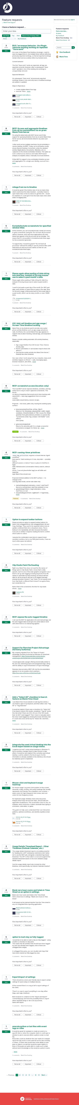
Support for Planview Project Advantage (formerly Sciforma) (30, 649)
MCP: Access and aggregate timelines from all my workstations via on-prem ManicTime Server (29, 130)
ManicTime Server (61, 40)
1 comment (15, 205)
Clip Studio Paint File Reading (25, 565)
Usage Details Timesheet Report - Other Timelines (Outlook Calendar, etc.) (30, 847)
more (28, 91)
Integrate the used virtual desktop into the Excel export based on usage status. (31, 746)
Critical (40, 117)
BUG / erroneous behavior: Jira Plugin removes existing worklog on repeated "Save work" (30, 47)
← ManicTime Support (8, 22)
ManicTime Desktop (26, 108)
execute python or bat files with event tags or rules (29, 1027)
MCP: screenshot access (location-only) (30, 386)
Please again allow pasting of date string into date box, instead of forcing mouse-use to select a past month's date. (30, 275)
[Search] (73, 47)
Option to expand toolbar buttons (27, 519)
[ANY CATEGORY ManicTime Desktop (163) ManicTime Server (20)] (31, 35)
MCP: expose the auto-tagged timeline (29, 617)
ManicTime (63, 57)
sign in (73, 19)
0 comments (15, 365)
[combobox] (64, 47)
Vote (6, 51)
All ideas (58, 33)
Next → (44, 1075)
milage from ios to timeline (24, 187)
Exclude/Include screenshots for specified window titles (31, 227)
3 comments (15, 166)
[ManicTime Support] (7, 8)
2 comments (15, 108)
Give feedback (64, 52)
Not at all (18, 117)
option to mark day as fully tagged (28, 937)
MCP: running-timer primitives (26, 452)
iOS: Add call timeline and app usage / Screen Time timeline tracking (29, 324)
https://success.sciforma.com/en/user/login (26, 673)
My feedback (22, 38)
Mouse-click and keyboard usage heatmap (27, 784)
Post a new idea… (61, 31)
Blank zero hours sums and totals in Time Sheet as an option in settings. (31, 891)
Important (29, 117)
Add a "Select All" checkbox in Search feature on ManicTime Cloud (29, 698)
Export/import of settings (23, 977)
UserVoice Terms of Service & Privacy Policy (46, 1098)
